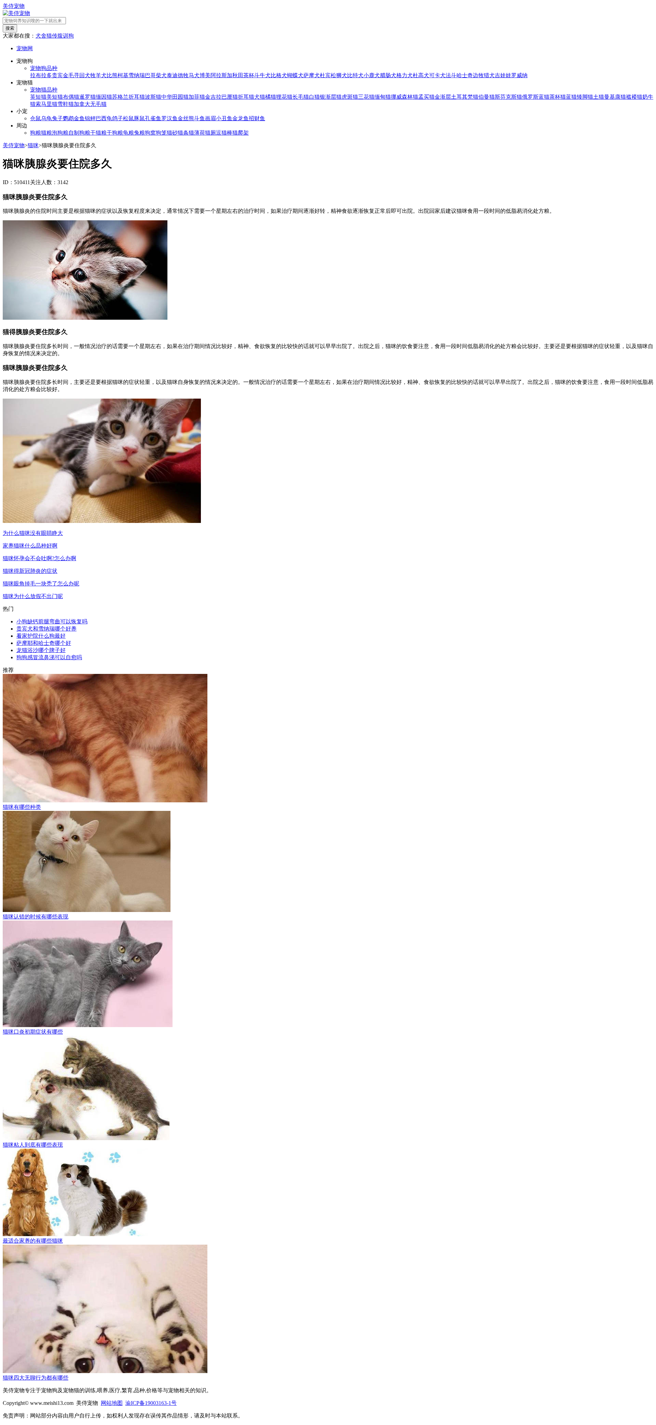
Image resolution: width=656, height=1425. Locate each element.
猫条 (183, 133)
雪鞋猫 (65, 104)
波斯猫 (153, 97)
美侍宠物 (14, 6)
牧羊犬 (98, 75)
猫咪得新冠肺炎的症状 (30, 571)
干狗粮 (115, 133)
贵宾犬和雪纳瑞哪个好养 (46, 629)
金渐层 (443, 97)
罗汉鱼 (169, 118)
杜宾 (325, 75)
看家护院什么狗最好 (41, 636)
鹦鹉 (68, 118)
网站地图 (112, 1403)
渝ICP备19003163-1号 (151, 1403)
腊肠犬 (388, 75)
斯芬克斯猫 (508, 97)
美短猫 (54, 97)
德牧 (183, 75)
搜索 (9, 28)
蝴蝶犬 (295, 75)
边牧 (478, 75)
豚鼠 (139, 118)
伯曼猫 (486, 97)
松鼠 (128, 118)
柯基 (123, 75)
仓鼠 (35, 118)
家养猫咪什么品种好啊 (30, 546)
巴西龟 (104, 118)
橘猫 (270, 97)
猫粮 (46, 133)
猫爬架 (240, 133)
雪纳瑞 (136, 75)
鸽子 (117, 118)
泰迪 (172, 75)
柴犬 (161, 75)
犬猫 (259, 97)
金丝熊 (186, 118)
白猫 (314, 97)
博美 (205, 75)
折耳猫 (246, 97)
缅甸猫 (382, 97)
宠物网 (24, 48)
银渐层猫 (331, 97)
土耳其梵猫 (464, 97)
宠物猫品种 (43, 90)
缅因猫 (104, 97)
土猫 (598, 97)
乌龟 (46, 118)
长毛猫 (300, 97)
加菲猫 (197, 97)
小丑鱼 (224, 118)
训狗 (68, 36)
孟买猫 (426, 97)
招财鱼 (257, 118)
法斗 (451, 75)
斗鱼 (199, 118)
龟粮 (128, 133)
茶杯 (248, 75)
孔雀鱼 (153, 118)
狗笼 (161, 133)
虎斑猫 (350, 97)
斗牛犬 (262, 75)
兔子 (57, 118)
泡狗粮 (60, 133)
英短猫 (38, 97)
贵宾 (57, 75)
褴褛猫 (634, 97)
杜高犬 (421, 75)
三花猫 (366, 97)
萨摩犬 (311, 75)
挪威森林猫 (404, 97)
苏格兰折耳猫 (128, 97)
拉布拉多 (41, 75)
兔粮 (139, 133)
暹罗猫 (87, 97)
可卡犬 (437, 75)
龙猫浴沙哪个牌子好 (41, 650)
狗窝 (150, 133)
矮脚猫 (585, 97)
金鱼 (79, 118)
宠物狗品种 (43, 68)
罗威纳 (519, 75)
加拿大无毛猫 (90, 104)
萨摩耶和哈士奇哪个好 (43, 643)
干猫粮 (98, 133)
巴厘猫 (229, 97)
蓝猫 (571, 97)
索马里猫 (46, 104)
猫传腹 (54, 36)
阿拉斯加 (221, 75)
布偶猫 (71, 97)
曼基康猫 (615, 97)
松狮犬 (339, 75)
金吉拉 (213, 97)
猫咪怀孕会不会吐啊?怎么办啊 (39, 558)
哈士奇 (464, 75)
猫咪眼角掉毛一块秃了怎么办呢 (41, 583)
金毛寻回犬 (76, 75)
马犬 (194, 75)
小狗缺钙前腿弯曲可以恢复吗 (51, 621)
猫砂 (172, 133)
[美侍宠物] (16, 13)
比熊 (112, 75)
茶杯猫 (557, 97)
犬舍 (41, 36)
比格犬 (279, 75)
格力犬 (404, 75)
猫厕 (210, 133)
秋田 (237, 75)
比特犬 (355, 75)
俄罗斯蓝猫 (535, 97)
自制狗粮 (79, 133)
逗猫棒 (224, 133)
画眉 (210, 118)
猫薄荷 (197, 133)
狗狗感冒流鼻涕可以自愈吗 (49, 657)
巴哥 (150, 75)
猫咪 (33, 145)
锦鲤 (90, 118)
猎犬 (489, 75)
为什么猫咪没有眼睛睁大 (33, 533)
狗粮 (35, 133)
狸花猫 (284, 97)
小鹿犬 (372, 75)
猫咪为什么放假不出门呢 (33, 596)
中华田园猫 (175, 97)
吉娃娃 (503, 75)
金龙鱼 (240, 118)
